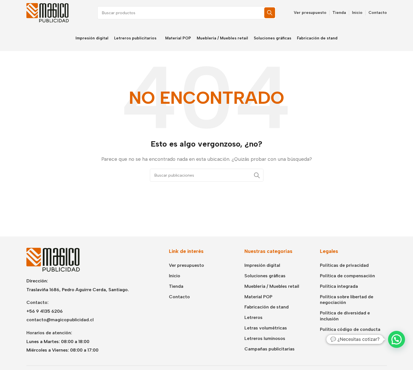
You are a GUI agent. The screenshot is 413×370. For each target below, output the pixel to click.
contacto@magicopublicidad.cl (60, 319)
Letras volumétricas (265, 328)
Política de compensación (347, 275)
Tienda (176, 286)
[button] (396, 339)
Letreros (253, 317)
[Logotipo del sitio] (47, 12)
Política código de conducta (350, 329)
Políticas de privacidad (344, 265)
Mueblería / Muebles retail (271, 286)
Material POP (258, 296)
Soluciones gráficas (265, 275)
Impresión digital (262, 265)
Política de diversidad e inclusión (345, 316)
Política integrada (339, 286)
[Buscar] (269, 12)
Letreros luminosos (264, 338)
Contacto (179, 296)
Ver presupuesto (186, 265)
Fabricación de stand (266, 307)
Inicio (174, 275)
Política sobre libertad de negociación (346, 299)
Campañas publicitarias (269, 349)
